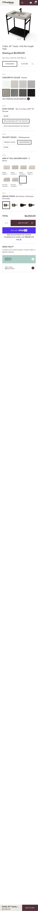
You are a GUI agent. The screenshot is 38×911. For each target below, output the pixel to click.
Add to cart (23, 223)
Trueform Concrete (8, 2)
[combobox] (24, 3)
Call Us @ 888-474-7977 (10, 268)
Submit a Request (8, 259)
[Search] (24, 3)
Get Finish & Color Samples (14, 99)
